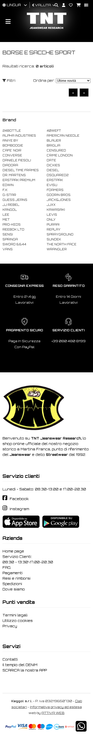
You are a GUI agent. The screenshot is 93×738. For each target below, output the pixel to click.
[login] (61, 5)
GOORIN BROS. (59, 195)
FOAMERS (55, 190)
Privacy (9, 626)
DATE (51, 160)
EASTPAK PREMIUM (18, 180)
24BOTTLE (11, 130)
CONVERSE (12, 155)
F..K (4, 190)
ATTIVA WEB (52, 713)
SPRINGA (10, 239)
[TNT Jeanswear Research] (46, 29)
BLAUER (54, 140)
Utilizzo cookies (17, 621)
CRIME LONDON (60, 155)
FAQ (6, 567)
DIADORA (10, 165)
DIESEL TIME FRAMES (20, 170)
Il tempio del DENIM (19, 665)
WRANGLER (57, 249)
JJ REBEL (10, 205)
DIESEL (53, 170)
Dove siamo (13, 589)
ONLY (51, 219)
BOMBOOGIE (12, 145)
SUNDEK (54, 239)
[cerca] (54, 5)
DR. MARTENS (14, 175)
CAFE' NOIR (11, 150)
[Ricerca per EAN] (84, 5)
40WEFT (54, 130)
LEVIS (52, 214)
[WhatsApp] (81, 729)
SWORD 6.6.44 (14, 244)
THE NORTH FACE (61, 244)
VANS (7, 249)
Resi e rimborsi (16, 578)
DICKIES (53, 165)
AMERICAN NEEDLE (63, 135)
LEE (5, 214)
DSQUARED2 (57, 175)
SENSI (7, 234)
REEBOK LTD (13, 229)
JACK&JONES (59, 200)
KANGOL (9, 209)
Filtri (10, 80)
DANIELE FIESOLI (16, 160)
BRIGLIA (53, 145)
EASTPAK (55, 180)
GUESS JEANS (14, 200)
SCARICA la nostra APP (24, 670)
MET (6, 219)
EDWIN (8, 185)
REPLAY (54, 229)
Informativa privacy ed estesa (56, 707)
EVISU (52, 185)
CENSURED (56, 150)
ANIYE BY (10, 140)
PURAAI (53, 224)
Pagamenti (12, 573)
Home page (13, 551)
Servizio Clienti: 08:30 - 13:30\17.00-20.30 (27, 559)
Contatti (10, 659)
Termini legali (15, 615)
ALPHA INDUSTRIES (19, 135)
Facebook (19, 499)
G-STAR (9, 195)
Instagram (19, 509)
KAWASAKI (56, 209)
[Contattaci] (69, 5)
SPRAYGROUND (60, 234)
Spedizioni (12, 584)
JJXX (51, 205)
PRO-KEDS (11, 224)
